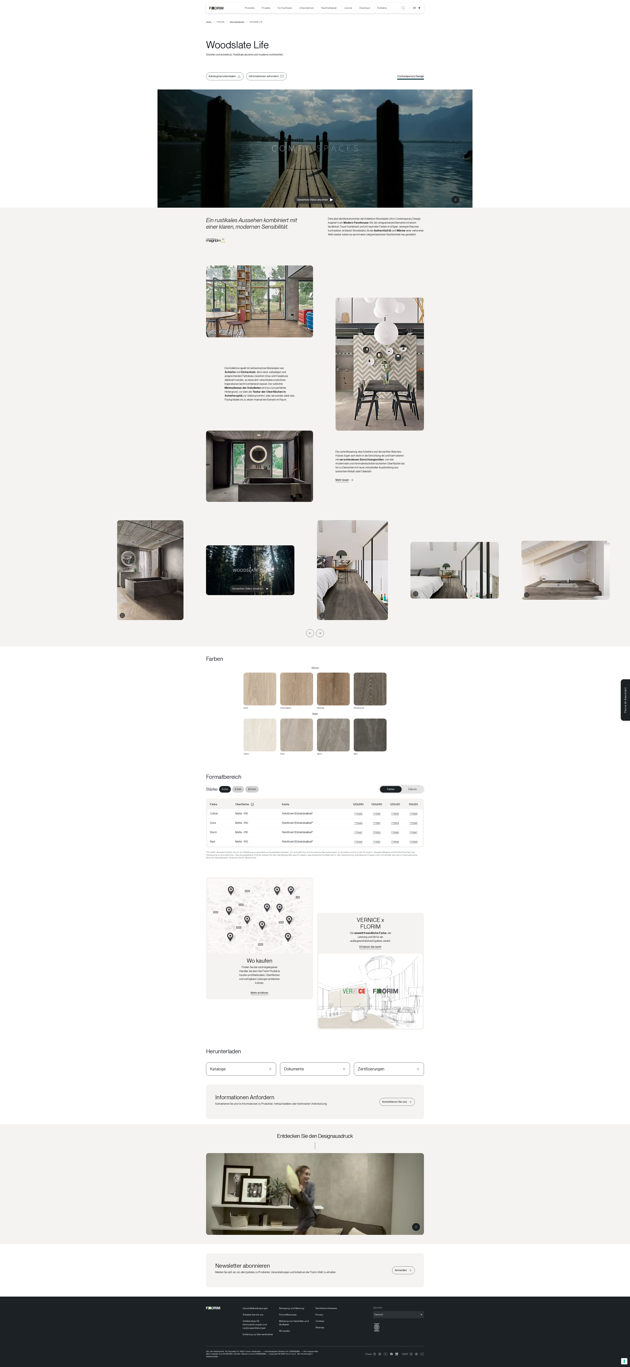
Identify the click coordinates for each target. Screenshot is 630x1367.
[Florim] (216, 8)
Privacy (319, 1314)
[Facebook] (391, 1354)
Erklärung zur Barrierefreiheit (258, 1334)
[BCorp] (376, 1331)
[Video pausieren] (455, 200)
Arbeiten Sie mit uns (253, 1314)
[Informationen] (252, 804)
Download (364, 8)
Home (208, 22)
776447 (358, 832)
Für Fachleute (285, 8)
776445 (358, 841)
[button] (310, 633)
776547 (413, 832)
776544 (395, 841)
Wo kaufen (284, 1331)
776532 (395, 813)
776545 (413, 813)
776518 (376, 813)
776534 (395, 823)
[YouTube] (386, 1354)
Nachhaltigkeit (329, 8)
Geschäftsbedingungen (255, 1308)
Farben (391, 789)
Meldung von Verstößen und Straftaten (294, 1323)
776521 (376, 823)
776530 (377, 832)
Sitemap (319, 1327)
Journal (348, 8)
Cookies (319, 1321)
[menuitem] (249, 8)
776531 (376, 841)
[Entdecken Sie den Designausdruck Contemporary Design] (315, 1194)
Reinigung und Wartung (291, 1308)
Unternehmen (306, 8)
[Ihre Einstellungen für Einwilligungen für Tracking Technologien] (624, 1361)
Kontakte (382, 8)
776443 (358, 813)
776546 (414, 823)
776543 (395, 832)
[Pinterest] (379, 1354)
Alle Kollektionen (237, 22)
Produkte (249, 8)
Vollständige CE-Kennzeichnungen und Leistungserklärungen (255, 1324)
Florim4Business (287, 1314)
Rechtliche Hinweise (326, 1308)
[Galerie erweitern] (122, 615)
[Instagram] (374, 1354)
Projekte (266, 8)
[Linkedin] (396, 1354)
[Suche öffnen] (403, 8)
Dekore (412, 789)
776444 (358, 823)
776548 (414, 841)
